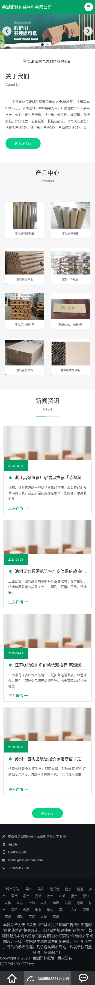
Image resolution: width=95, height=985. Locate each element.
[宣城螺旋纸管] (24, 263)
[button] (88, 7)
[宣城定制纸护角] (24, 308)
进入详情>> (23, 143)
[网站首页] (12, 978)
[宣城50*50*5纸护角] (70, 308)
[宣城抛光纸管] (70, 217)
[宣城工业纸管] (70, 263)
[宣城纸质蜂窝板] (70, 354)
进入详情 (15, 508)
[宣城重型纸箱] (24, 354)
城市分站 (12, 888)
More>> (47, 813)
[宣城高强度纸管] (24, 217)
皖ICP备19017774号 (17, 963)
